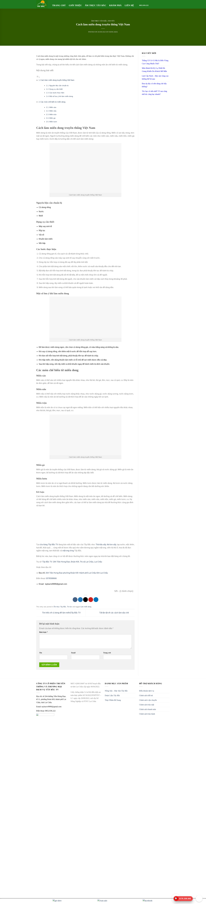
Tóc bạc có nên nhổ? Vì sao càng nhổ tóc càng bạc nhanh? (154, 92)
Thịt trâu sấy (101, 545)
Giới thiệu (75, 5)
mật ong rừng (68, 551)
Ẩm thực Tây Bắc (95, 5)
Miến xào (52, 107)
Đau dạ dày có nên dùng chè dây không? (154, 85)
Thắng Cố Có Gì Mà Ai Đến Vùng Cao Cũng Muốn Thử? (155, 62)
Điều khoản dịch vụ (146, 691)
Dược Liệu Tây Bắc (112, 695)
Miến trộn (53, 114)
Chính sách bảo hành (147, 714)
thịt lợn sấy (111, 545)
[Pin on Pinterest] (90, 599)
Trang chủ (59, 5)
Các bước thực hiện (56, 93)
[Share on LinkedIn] (96, 599)
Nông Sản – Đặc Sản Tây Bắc (116, 691)
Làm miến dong (86, 607)
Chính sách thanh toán (147, 709)
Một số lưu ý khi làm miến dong (61, 96)
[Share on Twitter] (80, 599)
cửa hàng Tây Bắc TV (48, 545)
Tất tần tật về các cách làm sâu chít (114, 613)
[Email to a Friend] (85, 599)
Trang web (107, 653)
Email (73, 653)
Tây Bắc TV (47, 562)
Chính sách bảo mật (146, 705)
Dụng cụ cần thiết (56, 89)
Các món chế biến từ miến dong (52, 102)
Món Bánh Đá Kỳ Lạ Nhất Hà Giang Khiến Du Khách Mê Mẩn (154, 69)
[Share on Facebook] (75, 599)
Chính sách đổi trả (146, 695)
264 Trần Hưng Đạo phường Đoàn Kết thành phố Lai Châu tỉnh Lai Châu (77, 573)
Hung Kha (113, 32)
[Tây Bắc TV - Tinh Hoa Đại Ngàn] (42, 4)
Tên (40, 653)
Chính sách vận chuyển (148, 700)
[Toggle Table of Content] (38, 77)
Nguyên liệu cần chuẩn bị (58, 85)
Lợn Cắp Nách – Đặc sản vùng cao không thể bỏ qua (155, 77)
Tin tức (111, 21)
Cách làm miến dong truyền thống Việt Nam (57, 80)
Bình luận (43, 632)
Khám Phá (115, 5)
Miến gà (52, 118)
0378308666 (51, 578)
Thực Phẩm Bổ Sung (113, 700)
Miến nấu (52, 111)
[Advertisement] (85, 526)
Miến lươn (53, 122)
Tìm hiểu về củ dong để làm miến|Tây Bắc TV (61, 613)
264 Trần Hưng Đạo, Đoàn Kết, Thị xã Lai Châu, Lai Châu (78, 562)
